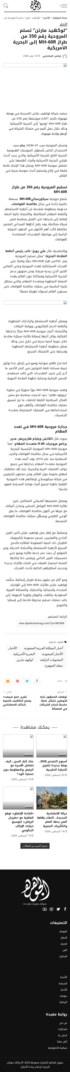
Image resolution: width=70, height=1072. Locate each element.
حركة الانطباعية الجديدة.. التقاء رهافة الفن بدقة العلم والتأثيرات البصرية (52, 820)
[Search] (7, 6)
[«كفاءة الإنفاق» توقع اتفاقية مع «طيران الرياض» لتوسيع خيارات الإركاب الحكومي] (18, 798)
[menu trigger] (62, 6)
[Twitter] (27, 681)
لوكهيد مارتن (25, 660)
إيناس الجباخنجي (52, 56)
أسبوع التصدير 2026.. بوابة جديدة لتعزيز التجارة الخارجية (53, 765)
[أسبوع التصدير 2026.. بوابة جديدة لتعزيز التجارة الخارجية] (51, 745)
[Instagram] (51, 909)
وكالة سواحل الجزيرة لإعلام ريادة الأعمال (28, 1064)
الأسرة (28, 754)
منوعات (54, 806)
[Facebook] (37, 681)
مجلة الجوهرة (53, 665)
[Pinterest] (17, 681)
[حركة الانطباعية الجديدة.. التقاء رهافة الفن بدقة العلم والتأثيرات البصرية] (51, 798)
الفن (63, 806)
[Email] (8, 681)
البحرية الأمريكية (23, 654)
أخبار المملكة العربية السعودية (43, 648)
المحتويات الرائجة (51, 660)
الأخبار (63, 24)
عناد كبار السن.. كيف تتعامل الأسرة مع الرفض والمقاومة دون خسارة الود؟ (18, 768)
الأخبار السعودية (52, 654)
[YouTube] (45, 909)
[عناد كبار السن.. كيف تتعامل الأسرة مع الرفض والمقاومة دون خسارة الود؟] (18, 745)
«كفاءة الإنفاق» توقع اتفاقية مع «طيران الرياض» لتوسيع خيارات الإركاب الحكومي (19, 822)
